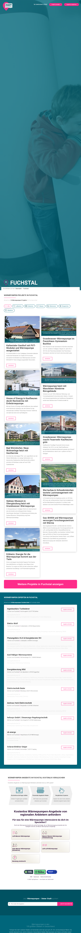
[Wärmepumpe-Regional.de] (7, 6)
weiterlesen (11, 365)
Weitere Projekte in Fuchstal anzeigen (40, 584)
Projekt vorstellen (56, 4)
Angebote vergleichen (71, 4)
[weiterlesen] (22, 329)
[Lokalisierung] (9, 904)
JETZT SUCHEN (65, 904)
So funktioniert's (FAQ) (40, 4)
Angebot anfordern (67, 609)
